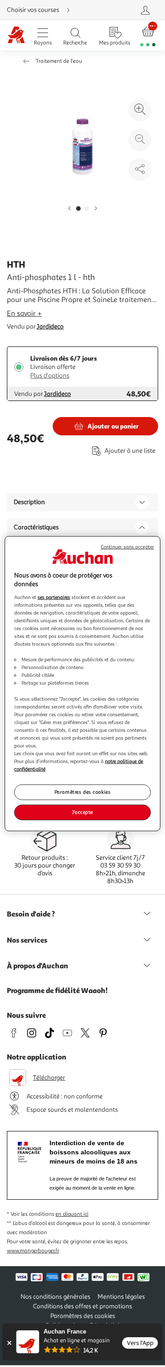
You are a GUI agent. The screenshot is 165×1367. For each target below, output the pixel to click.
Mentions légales (121, 1297)
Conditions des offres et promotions (82, 1306)
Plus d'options (49, 375)
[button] (69, 208)
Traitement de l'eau (59, 61)
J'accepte (82, 812)
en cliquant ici (71, 1214)
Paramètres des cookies (83, 792)
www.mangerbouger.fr (33, 1250)
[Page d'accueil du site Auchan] (16, 35)
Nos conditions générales (55, 1297)
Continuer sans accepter (127, 546)
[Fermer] (9, 1343)
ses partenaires (54, 596)
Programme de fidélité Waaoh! (57, 990)
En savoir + (24, 313)
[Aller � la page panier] (148, 35)
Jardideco (50, 326)
